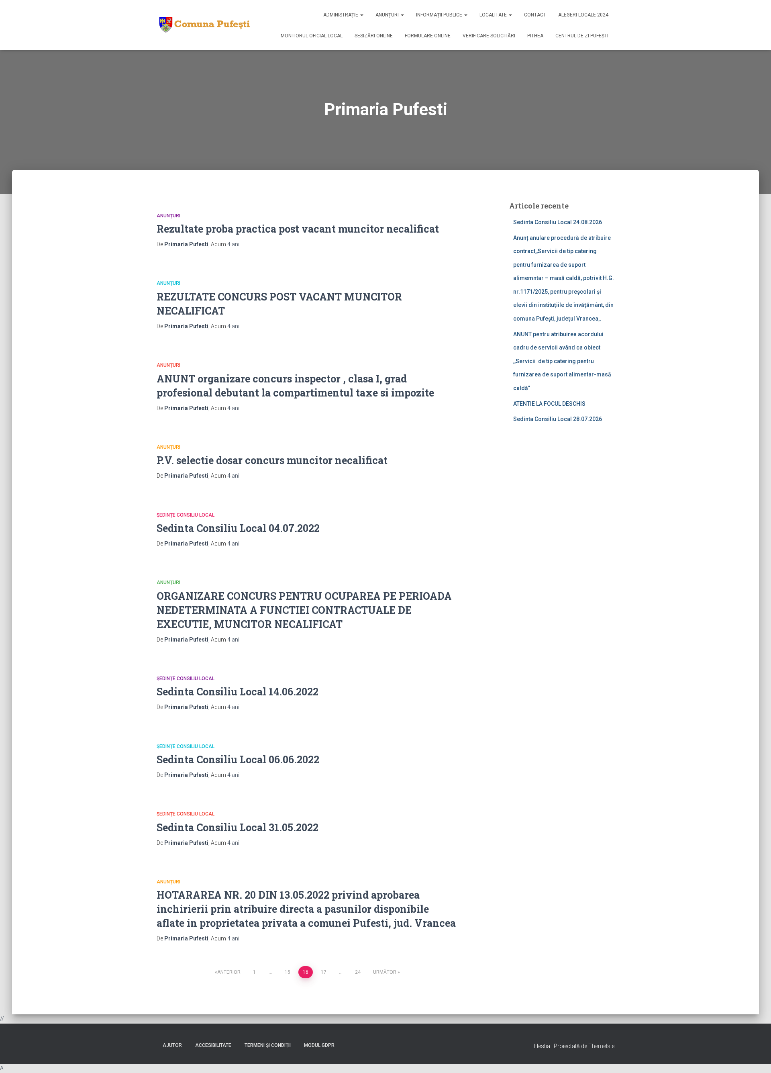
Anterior (229, 972)
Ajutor (172, 1045)
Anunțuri (387, 15)
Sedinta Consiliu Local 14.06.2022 (237, 691)
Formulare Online (428, 36)
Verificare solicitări (489, 36)
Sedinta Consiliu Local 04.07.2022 (238, 528)
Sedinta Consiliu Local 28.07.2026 (557, 419)
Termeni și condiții (268, 1045)
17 (323, 972)
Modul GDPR (319, 1045)
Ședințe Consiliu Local (185, 515)
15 (287, 972)
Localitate (493, 15)
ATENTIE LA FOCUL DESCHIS (549, 404)
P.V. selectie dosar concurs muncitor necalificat (272, 460)
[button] (361, 15)
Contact (535, 15)
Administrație (341, 15)
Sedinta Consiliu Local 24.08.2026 (557, 222)
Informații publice (439, 15)
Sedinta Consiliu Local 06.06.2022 (238, 759)
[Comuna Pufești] (203, 25)
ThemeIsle (601, 1046)
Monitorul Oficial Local (312, 36)
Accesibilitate (213, 1045)
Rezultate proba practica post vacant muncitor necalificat (298, 228)
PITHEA (535, 36)
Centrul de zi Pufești (581, 36)
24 (358, 972)
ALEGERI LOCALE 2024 (583, 15)
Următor (384, 972)
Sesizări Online (374, 36)
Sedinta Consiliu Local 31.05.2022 (237, 827)
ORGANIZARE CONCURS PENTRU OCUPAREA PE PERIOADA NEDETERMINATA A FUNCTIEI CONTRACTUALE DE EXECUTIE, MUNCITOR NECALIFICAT (304, 610)
